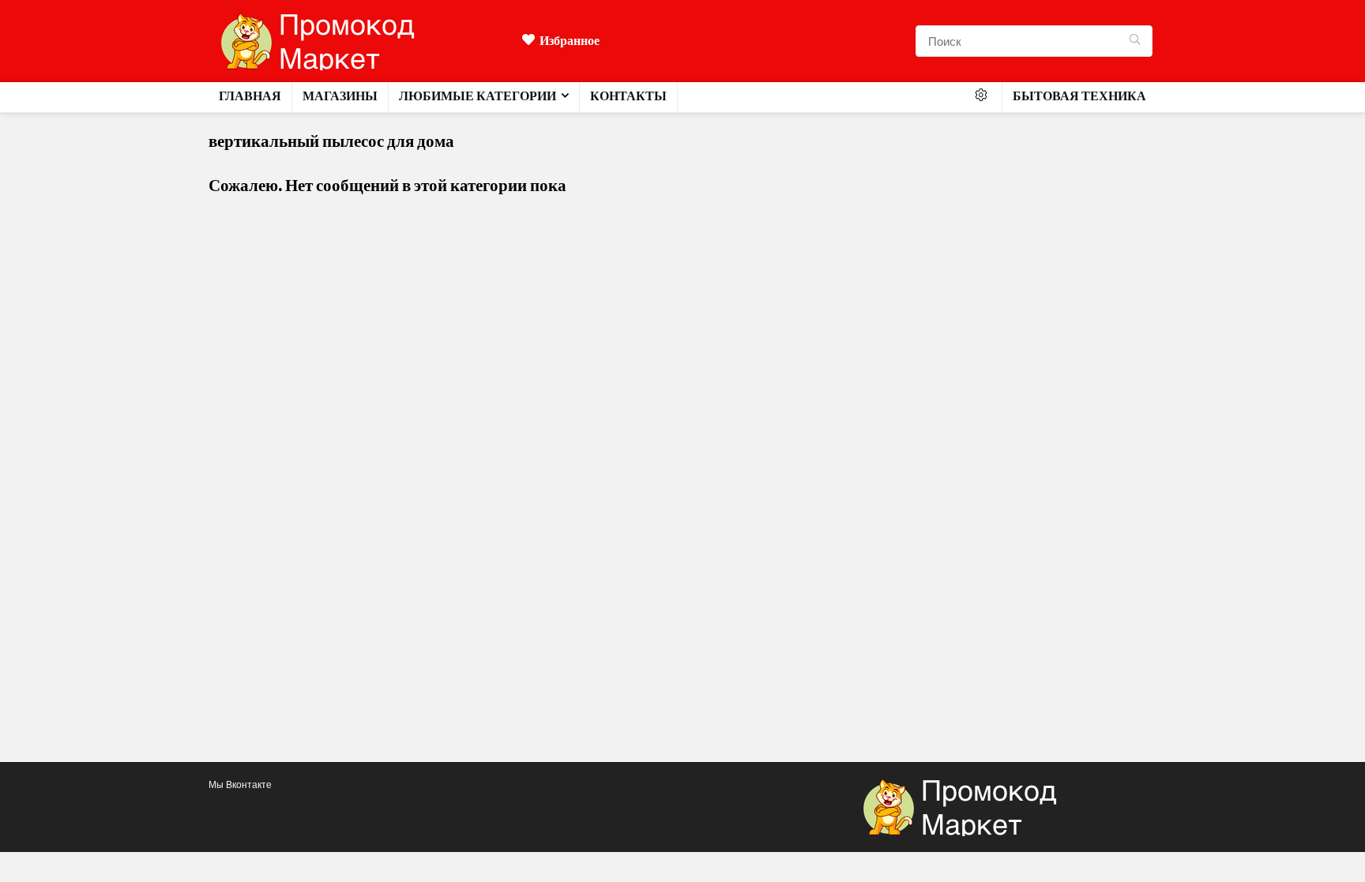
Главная (250, 96)
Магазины (340, 96)
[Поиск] (1135, 41)
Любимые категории (477, 96)
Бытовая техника (1079, 96)
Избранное (570, 41)
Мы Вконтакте (240, 784)
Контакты (628, 96)
